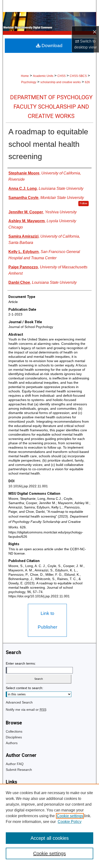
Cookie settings (70, 816)
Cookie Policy (69, 822)
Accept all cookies (50, 838)
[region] (49, 824)
